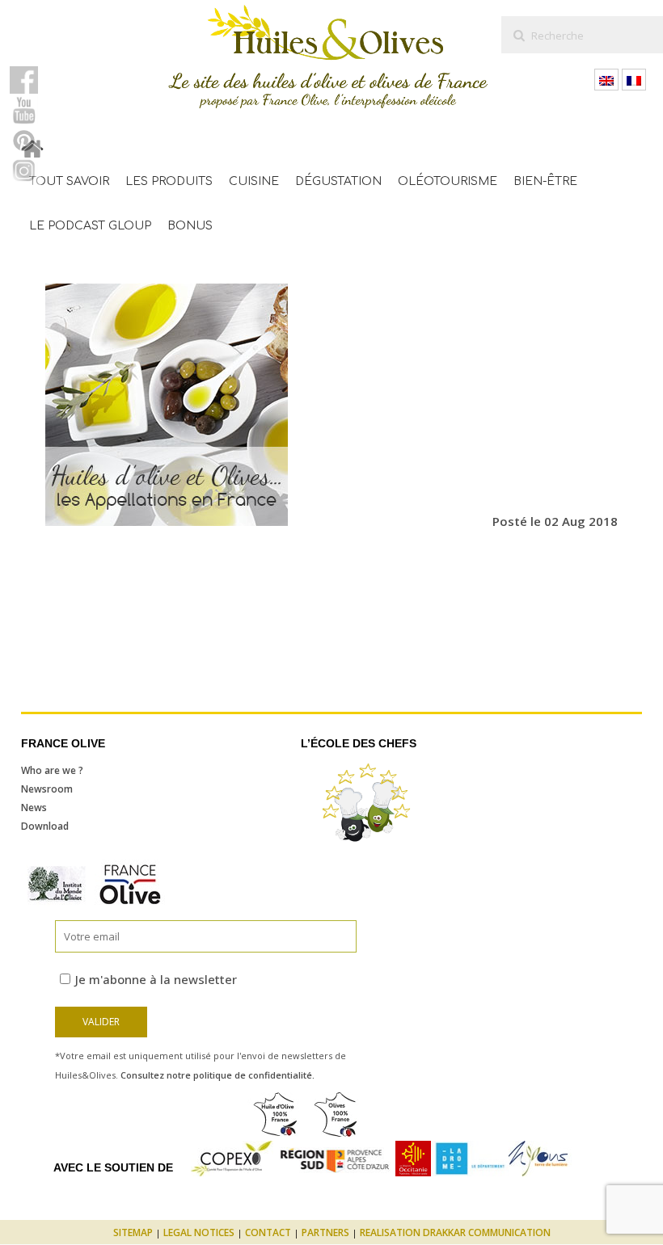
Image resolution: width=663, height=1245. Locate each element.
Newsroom (47, 789)
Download (45, 826)
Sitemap (133, 1232)
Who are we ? (52, 770)
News (34, 807)
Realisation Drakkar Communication (455, 1232)
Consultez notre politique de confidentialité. (217, 1075)
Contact (268, 1232)
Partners (325, 1232)
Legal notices (198, 1232)
